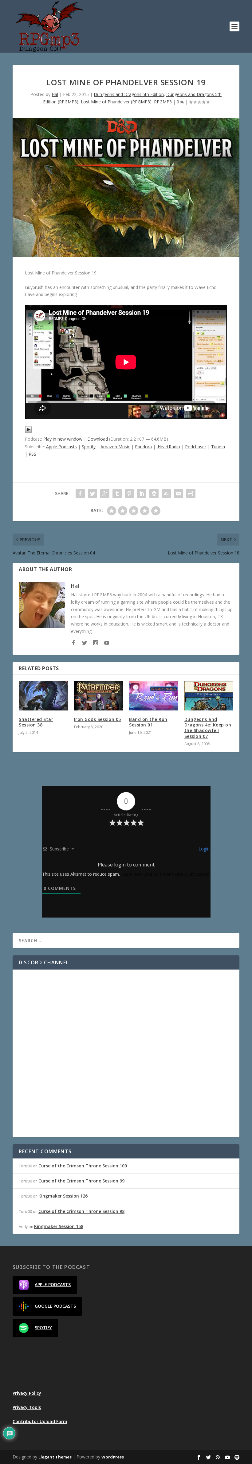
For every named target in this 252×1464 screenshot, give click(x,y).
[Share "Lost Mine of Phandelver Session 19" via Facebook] (80, 493)
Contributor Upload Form (40, 1421)
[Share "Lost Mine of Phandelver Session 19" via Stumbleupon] (166, 493)
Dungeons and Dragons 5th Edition (129, 94)
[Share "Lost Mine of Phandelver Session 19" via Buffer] (154, 493)
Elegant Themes (55, 1457)
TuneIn (218, 447)
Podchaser (195, 447)
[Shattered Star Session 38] (43, 695)
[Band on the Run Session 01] (153, 695)
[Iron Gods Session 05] (98, 695)
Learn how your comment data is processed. (165, 874)
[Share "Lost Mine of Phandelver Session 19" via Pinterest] (129, 493)
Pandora (143, 447)
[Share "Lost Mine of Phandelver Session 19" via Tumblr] (117, 493)
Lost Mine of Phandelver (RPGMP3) (116, 102)
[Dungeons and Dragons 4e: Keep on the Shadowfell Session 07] (209, 695)
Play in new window (62, 439)
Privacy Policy (27, 1393)
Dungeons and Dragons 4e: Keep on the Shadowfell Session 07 (207, 727)
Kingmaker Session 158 (58, 1226)
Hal (55, 94)
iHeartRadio (168, 447)
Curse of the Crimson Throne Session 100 (82, 1166)
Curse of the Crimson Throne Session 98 (81, 1211)
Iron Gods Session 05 (97, 719)
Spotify (89, 447)
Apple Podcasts (61, 447)
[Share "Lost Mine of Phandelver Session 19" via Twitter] (92, 493)
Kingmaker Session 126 (63, 1196)
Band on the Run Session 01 (148, 722)
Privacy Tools (27, 1407)
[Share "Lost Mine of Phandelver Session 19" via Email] (178, 493)
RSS (32, 454)
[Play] (28, 431)
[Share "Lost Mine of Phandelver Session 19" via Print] (191, 493)
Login (203, 849)
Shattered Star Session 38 (36, 722)
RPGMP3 (163, 102)
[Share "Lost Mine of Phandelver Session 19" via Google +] (105, 493)
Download (97, 439)
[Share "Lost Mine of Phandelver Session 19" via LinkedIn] (142, 493)
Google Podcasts (55, 1306)
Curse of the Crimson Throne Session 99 (81, 1181)
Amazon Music (115, 447)
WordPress (112, 1457)
